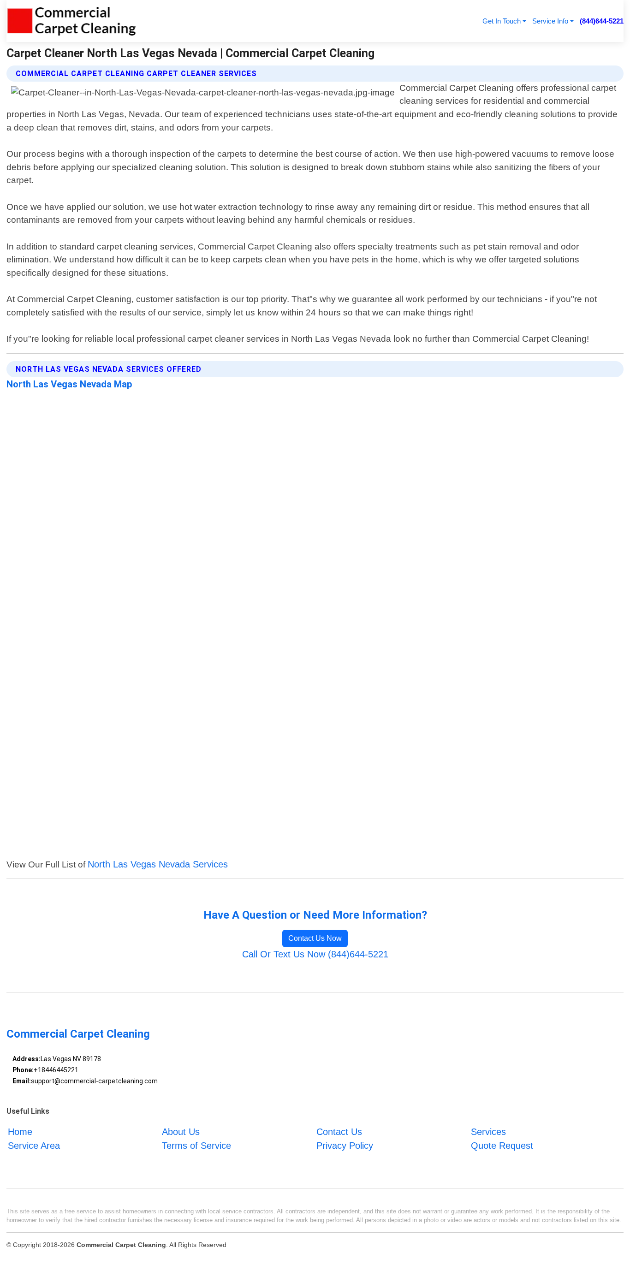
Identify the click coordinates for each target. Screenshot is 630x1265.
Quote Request (502, 1145)
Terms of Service (196, 1145)
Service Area (34, 1145)
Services (488, 1132)
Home (20, 1132)
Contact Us (339, 1132)
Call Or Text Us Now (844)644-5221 (315, 954)
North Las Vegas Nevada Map (69, 384)
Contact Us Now (315, 938)
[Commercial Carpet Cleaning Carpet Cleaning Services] (71, 21)
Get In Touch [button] (501, 21)
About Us (181, 1132)
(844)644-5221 (602, 21)
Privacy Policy (344, 1145)
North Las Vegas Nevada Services (158, 864)
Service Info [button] (550, 21)
